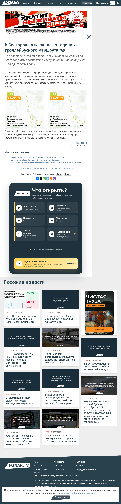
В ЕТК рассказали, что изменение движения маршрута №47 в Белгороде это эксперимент (45, 162)
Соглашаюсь (61, 497)
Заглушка (59, 469)
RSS (36, 461)
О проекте (59, 461)
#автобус (68, 168)
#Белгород (26, 168)
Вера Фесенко (81, 143)
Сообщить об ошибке (40, 471)
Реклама (79, 465)
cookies (55, 480)
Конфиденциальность (85, 469)
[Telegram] (47, 178)
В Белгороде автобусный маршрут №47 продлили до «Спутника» (34, 160)
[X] (41, 178)
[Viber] (54, 178)
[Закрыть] (89, 37)
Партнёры (80, 461)
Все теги (38, 465)
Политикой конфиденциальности (75, 493)
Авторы (58, 465)
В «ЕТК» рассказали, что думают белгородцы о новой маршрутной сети (37, 157)
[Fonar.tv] (10, 3)
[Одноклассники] (51, 178)
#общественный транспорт (47, 168)
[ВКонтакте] (37, 178)
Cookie (28, 490)
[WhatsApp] (44, 178)
